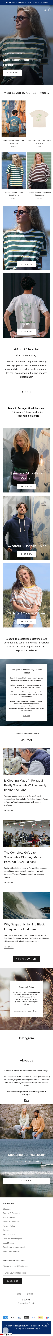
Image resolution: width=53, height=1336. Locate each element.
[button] (6, 1334)
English (30, 1294)
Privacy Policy (9, 1226)
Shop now (12, 73)
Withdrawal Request (11, 1251)
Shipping (7, 1209)
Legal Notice (8, 1243)
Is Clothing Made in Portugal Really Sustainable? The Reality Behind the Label (25, 785)
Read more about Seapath (14, 1247)
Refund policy (9, 1234)
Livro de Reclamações (12, 1239)
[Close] (48, 1324)
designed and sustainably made (20, 642)
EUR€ (19, 1294)
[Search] (45, 10)
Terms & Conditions (11, 1222)
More (26, 1100)
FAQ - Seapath (9, 1217)
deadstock (36, 646)
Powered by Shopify (26, 1303)
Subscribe (26, 1181)
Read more (26, 715)
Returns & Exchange (11, 1213)
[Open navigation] (3, 10)
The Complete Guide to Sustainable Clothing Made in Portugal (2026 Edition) (24, 857)
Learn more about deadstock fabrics (26, 1011)
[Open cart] (49, 10)
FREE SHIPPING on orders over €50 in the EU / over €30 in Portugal (27, 2)
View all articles (26, 959)
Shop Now (26, 264)
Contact (6, 1230)
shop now (26, 332)
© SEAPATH (26, 1300)
